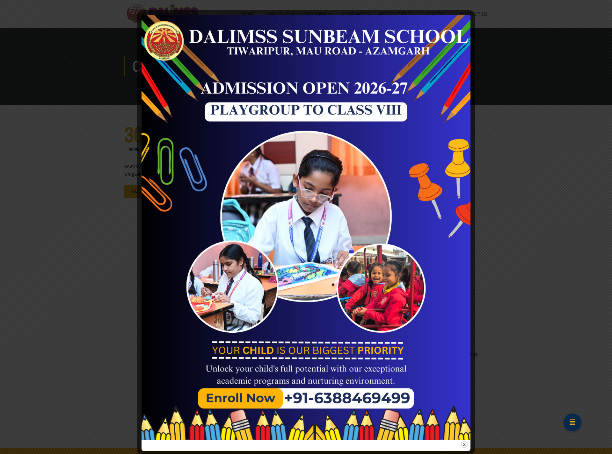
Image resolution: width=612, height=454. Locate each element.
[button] (572, 422)
